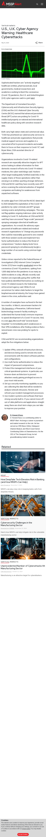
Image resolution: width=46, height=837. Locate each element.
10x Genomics (7, 308)
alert (33, 98)
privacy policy (26, 828)
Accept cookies (23, 834)
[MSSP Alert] (11, 4)
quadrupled (28, 265)
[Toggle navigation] (42, 4)
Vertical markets (8, 25)
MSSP (3, 475)
